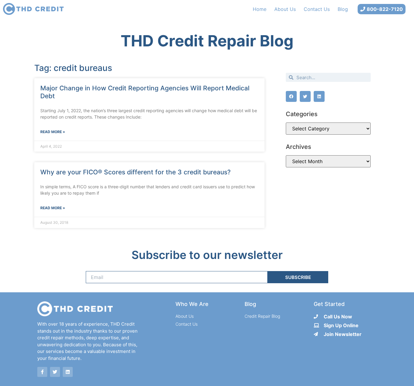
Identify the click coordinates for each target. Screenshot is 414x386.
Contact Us (317, 9)
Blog (343, 9)
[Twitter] (55, 372)
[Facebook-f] (42, 372)
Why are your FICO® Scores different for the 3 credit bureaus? (135, 172)
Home (259, 9)
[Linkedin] (68, 372)
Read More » (52, 131)
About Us (285, 9)
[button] (291, 96)
